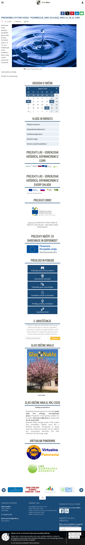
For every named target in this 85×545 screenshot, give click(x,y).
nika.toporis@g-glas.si (41, 418)
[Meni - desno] (82, 2)
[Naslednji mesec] (56, 88)
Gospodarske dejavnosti (36, 129)
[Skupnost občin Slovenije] (15, 490)
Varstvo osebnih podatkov (37, 144)
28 (33, 95)
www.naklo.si (5, 521)
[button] (4, 490)
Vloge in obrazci (42, 119)
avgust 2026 (42, 88)
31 (47, 95)
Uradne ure (34, 503)
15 (51, 101)
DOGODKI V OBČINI (42, 83)
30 (42, 95)
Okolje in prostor (33, 124)
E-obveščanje (42, 321)
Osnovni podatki (9, 503)
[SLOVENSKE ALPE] (50, 490)
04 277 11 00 (8, 515)
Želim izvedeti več (75, 534)
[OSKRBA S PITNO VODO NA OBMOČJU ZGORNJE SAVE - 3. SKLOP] (32, 490)
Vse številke (41, 395)
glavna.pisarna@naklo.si (10, 518)
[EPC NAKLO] (67, 490)
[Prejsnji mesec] (28, 88)
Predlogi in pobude (42, 260)
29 (38, 95)
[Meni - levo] (2, 2)
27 (28, 95)
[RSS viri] (66, 511)
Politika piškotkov (34, 543)
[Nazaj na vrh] (42, 498)
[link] (62, 13)
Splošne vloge (32, 139)
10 (28, 101)
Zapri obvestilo (74, 537)
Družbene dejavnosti (34, 134)
